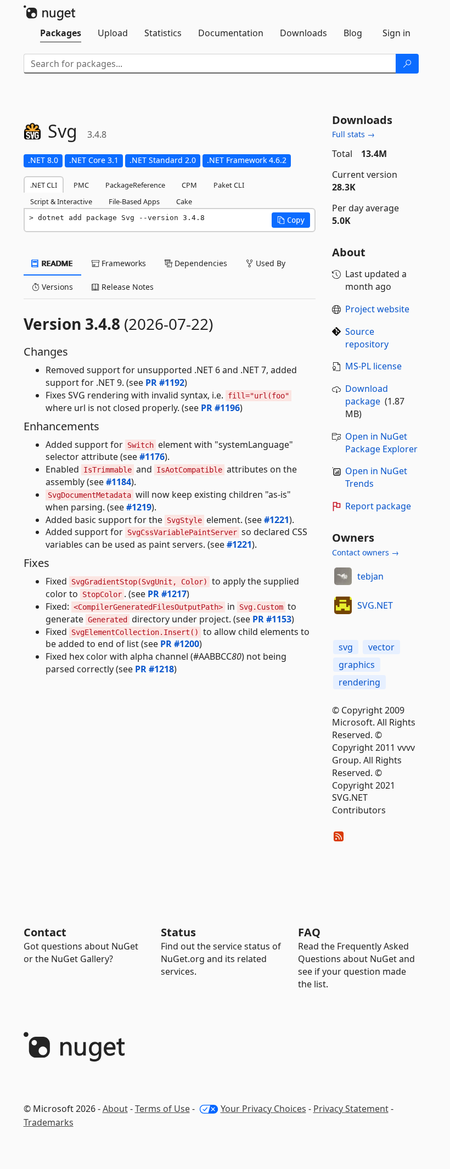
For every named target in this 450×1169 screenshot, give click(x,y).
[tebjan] (343, 576)
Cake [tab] (184, 201)
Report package (378, 506)
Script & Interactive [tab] (61, 201)
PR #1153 (271, 619)
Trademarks (49, 1122)
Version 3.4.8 (72, 323)
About (115, 1109)
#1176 (152, 457)
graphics (357, 665)
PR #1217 (167, 594)
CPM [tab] (189, 185)
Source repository (367, 337)
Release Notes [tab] (126, 287)
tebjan (370, 576)
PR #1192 (164, 382)
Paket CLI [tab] (228, 185)
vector (381, 647)
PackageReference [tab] (135, 185)
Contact (45, 932)
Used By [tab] (269, 263)
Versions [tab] (56, 287)
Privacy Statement (351, 1109)
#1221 (276, 520)
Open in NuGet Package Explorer (381, 442)
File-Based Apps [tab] (134, 201)
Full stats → (353, 134)
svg (346, 647)
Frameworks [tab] (122, 263)
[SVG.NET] (343, 605)
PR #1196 (220, 408)
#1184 (118, 482)
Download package (366, 395)
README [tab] (56, 263)
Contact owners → (365, 552)
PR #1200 (179, 644)
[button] (291, 220)
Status (178, 932)
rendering (359, 682)
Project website (377, 309)
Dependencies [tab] (199, 263)
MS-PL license (373, 366)
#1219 (138, 507)
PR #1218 (154, 669)
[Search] (407, 64)
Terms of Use (162, 1109)
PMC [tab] (81, 185)
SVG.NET (375, 605)
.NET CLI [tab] (43, 185)
